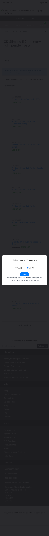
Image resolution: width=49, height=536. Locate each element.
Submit (24, 274)
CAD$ (19, 268)
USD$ (31, 268)
